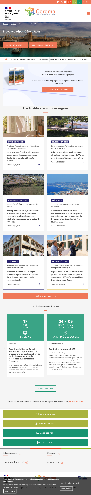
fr (83, 2)
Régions (13, 24)
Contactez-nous (47, 423)
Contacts (83, 59)
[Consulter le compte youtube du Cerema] (65, 1)
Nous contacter (14, 45)
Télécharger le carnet (56, 89)
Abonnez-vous (47, 433)
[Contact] (74, 2)
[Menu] (88, 13)
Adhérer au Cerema (41, 45)
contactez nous (76, 401)
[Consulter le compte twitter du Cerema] (62, 1)
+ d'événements (45, 388)
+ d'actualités (48, 296)
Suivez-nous (47, 442)
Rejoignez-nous (47, 414)
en (87, 2)
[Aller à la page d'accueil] (38, 12)
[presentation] (4, 348)
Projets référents (42, 59)
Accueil (5, 24)
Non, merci (66, 488)
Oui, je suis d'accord (70, 483)
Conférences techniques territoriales (63, 59)
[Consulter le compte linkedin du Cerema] (58, 1)
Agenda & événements (27, 59)
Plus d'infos (10, 491)
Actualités (14, 59)
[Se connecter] (79, 2)
